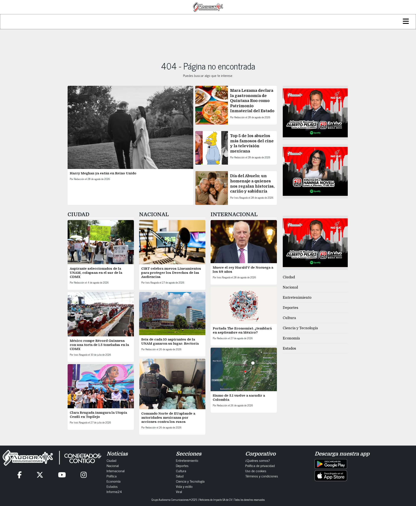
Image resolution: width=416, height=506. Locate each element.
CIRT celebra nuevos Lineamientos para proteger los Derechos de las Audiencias (171, 273)
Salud (180, 476)
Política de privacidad (260, 465)
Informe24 (114, 491)
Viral (179, 491)
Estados (289, 348)
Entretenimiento (297, 298)
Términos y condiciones (261, 476)
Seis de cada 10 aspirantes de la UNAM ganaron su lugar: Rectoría (170, 341)
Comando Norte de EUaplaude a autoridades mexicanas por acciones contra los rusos (168, 418)
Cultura (289, 318)
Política (112, 476)
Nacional (290, 287)
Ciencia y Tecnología (300, 328)
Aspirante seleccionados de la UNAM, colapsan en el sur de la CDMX (96, 273)
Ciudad (289, 277)
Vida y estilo (184, 486)
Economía (291, 338)
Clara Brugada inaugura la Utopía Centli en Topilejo (98, 415)
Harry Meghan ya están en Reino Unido (103, 173)
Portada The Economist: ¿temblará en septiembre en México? (242, 330)
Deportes (290, 308)
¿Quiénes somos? (257, 460)
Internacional (116, 471)
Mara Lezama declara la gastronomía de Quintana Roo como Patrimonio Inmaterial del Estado (252, 100)
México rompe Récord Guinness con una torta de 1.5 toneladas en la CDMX (99, 345)
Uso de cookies (255, 471)
